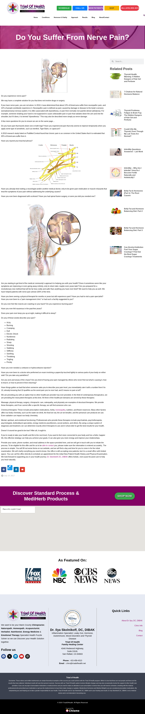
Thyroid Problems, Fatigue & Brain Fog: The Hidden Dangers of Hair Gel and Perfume (133, 115)
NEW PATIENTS (95, 8)
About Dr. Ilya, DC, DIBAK (132, 621)
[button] (3, 469)
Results (84, 17)
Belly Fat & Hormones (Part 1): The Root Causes (133, 193)
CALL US (80, 8)
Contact (139, 636)
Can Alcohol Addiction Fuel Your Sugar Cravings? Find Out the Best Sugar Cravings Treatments (133, 252)
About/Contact (104, 17)
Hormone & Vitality (60, 17)
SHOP (112, 8)
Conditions (46, 17)
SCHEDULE (64, 8)
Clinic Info (138, 626)
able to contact (48, 445)
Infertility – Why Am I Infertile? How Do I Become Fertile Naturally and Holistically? (132, 172)
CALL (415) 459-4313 (129, 8)
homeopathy (60, 410)
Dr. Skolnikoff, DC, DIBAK (57, 457)
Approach (74, 17)
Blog (93, 17)
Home (36, 17)
